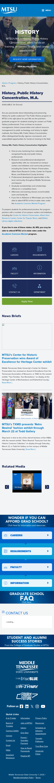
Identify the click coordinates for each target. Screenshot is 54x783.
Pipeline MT (25, 755)
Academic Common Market (15, 233)
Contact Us (10, 740)
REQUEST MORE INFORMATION (27, 59)
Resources (39, 723)
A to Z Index (11, 718)
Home (4, 83)
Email (8, 745)
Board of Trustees (9, 724)
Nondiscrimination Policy (23, 777)
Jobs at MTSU (26, 723)
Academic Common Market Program (30, 203)
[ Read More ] (30, 449)
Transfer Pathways (39, 740)
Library (23, 727)
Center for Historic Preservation (26, 215)
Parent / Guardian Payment (24, 740)
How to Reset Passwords (26, 749)
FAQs (8, 750)
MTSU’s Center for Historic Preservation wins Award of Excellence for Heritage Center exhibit (27, 358)
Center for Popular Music (27, 218)
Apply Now (27, 301)
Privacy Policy (41, 718)
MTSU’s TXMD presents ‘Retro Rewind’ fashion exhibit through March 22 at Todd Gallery (23, 427)
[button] (6, 487)
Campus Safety (12, 730)
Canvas (9, 735)
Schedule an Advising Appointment (40, 730)
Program (12, 83)
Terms (38, 777)
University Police (39, 752)
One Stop (24, 732)
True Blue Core (41, 746)
